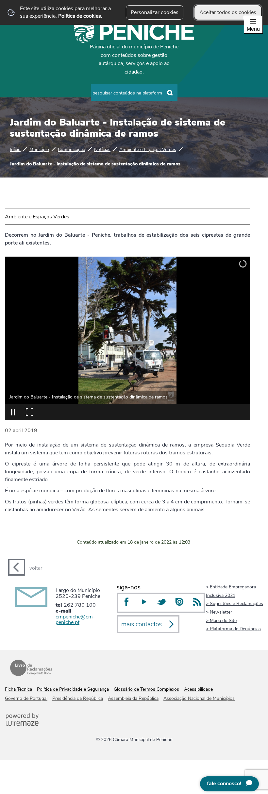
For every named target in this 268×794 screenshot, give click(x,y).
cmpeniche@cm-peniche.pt (75, 619)
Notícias (102, 149)
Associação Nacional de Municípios (199, 698)
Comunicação (71, 149)
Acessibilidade (198, 689)
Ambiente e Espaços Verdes (147, 149)
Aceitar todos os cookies (227, 12)
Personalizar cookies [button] (154, 12)
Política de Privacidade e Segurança (73, 689)
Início (15, 149)
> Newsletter (219, 612)
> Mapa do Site (221, 620)
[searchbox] (134, 92)
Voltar (35, 568)
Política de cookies (79, 16)
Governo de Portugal (26, 698)
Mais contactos (141, 624)
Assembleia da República (133, 698)
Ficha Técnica (18, 689)
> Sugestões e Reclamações (234, 603)
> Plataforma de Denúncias (233, 628)
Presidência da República (77, 698)
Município (39, 149)
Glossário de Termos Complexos (146, 689)
